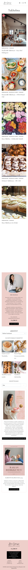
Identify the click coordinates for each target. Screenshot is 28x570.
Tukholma (11, 48)
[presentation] (14, 30)
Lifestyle (9, 563)
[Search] (24, 385)
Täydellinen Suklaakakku (17, 376)
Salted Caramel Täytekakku (5, 355)
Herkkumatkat (5, 48)
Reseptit (9, 562)
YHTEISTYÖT (20, 563)
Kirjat (9, 560)
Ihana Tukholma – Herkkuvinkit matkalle (12, 139)
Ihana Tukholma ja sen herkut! (10, 223)
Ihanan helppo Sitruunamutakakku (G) (19, 356)
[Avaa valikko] (19, 3)
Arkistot (14, 331)
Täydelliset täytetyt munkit (6, 376)
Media (20, 562)
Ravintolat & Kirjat (13, 92)
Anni (20, 560)
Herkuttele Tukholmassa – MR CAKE (11, 181)
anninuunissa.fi (16, 318)
